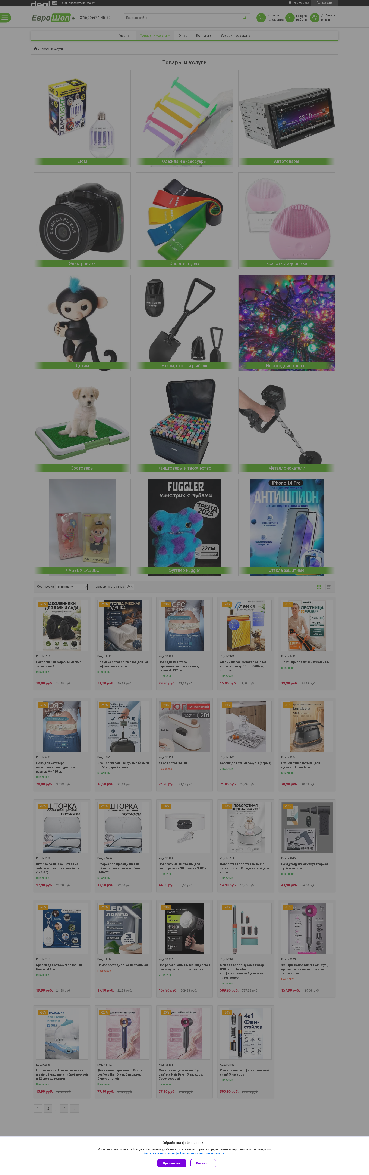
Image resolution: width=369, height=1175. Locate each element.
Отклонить (203, 1163)
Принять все (172, 1163)
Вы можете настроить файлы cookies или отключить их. (183, 1153)
